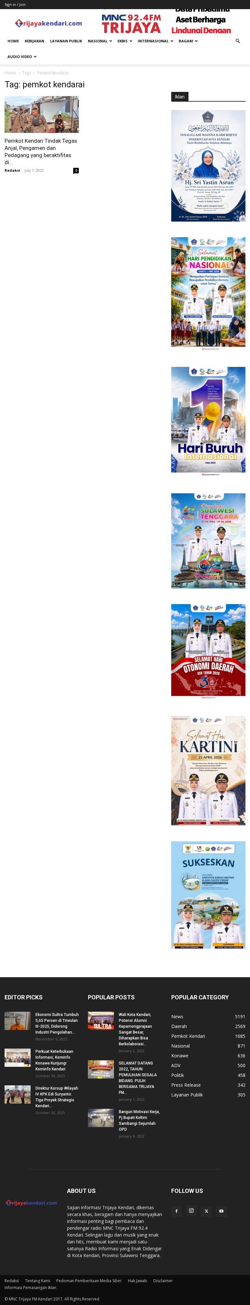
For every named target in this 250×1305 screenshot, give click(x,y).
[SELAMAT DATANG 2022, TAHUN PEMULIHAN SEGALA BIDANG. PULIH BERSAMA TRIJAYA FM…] (101, 1069)
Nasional (97, 40)
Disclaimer (163, 1280)
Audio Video (19, 56)
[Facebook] (176, 1211)
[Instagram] (191, 1211)
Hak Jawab (137, 1280)
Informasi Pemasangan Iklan (30, 1287)
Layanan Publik (66, 40)
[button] (237, 41)
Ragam (186, 40)
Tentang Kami (37, 1280)
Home (13, 40)
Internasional (153, 40)
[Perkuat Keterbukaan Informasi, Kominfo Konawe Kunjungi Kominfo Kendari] (18, 1058)
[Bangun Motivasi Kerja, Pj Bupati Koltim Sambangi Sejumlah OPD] (101, 1118)
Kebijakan (34, 40)
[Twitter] (206, 1211)
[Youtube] (221, 1211)
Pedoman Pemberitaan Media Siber (89, 1280)
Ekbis (123, 40)
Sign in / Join (15, 4)
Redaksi (12, 170)
